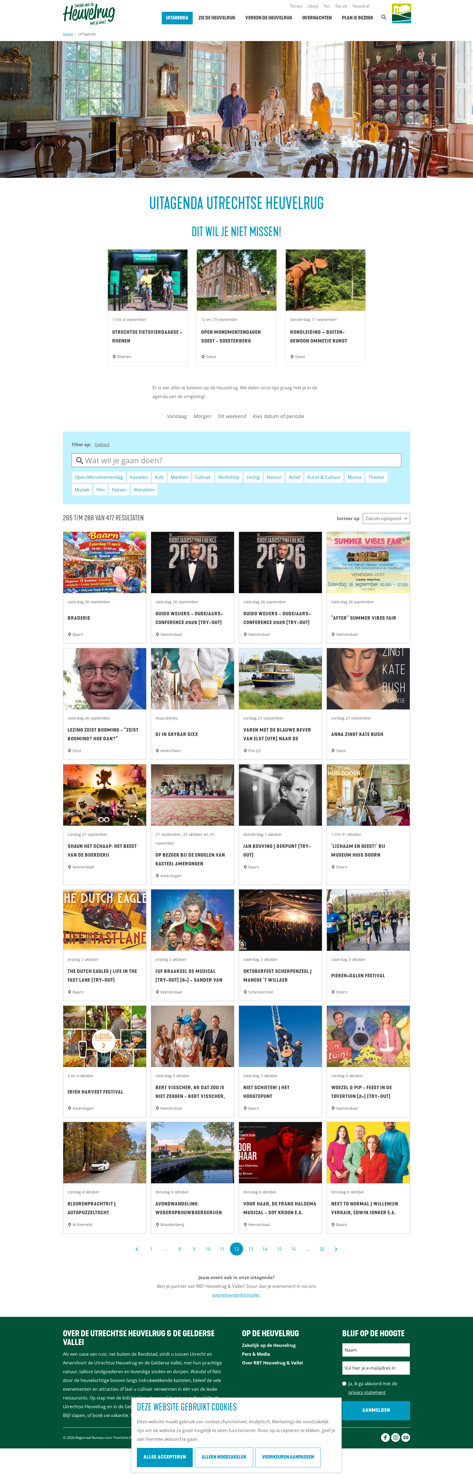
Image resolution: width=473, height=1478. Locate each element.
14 (265, 1251)
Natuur (274, 477)
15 (279, 1251)
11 (223, 1251)
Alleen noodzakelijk (224, 1457)
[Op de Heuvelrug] (401, 13)
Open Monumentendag (99, 477)
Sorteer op (348, 518)
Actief (294, 477)
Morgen (202, 416)
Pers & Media (256, 1354)
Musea (354, 477)
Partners (296, 6)
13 (251, 1251)
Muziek (82, 490)
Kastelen (139, 477)
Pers (327, 6)
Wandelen (144, 490)
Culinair (203, 477)
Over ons (341, 6)
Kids (159, 477)
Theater (376, 477)
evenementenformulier (236, 1295)
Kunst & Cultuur (324, 477)
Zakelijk (313, 6)
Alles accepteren (164, 1457)
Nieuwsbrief (361, 6)
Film (100, 490)
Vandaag (177, 416)
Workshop (229, 477)
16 (294, 1251)
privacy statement (367, 1392)
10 (208, 1251)
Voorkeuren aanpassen (288, 1457)
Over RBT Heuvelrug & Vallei (272, 1363)
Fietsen (119, 490)
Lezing (253, 477)
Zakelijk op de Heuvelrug (269, 1345)
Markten (179, 477)
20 (322, 1251)
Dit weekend (232, 416)
